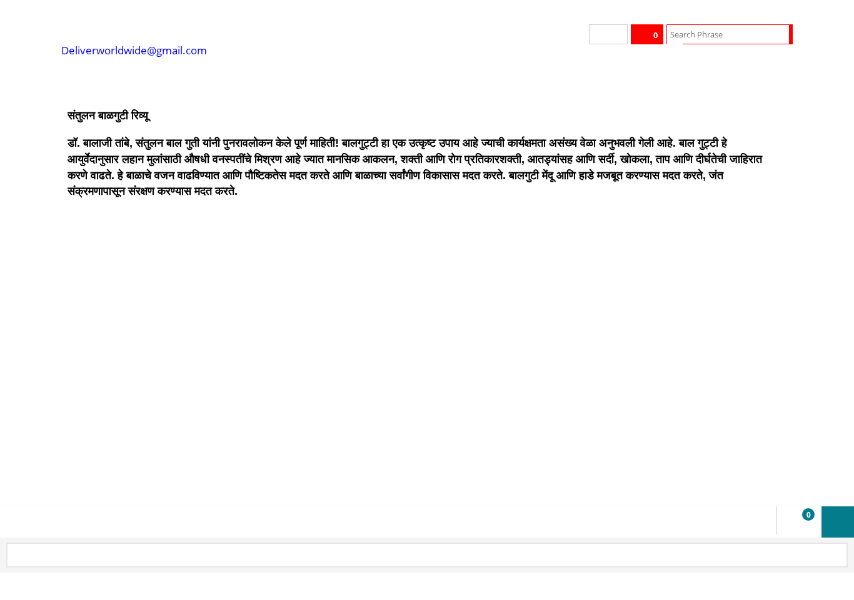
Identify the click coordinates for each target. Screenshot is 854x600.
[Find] (781, 34)
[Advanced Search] (675, 53)
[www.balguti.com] (155, 25)
